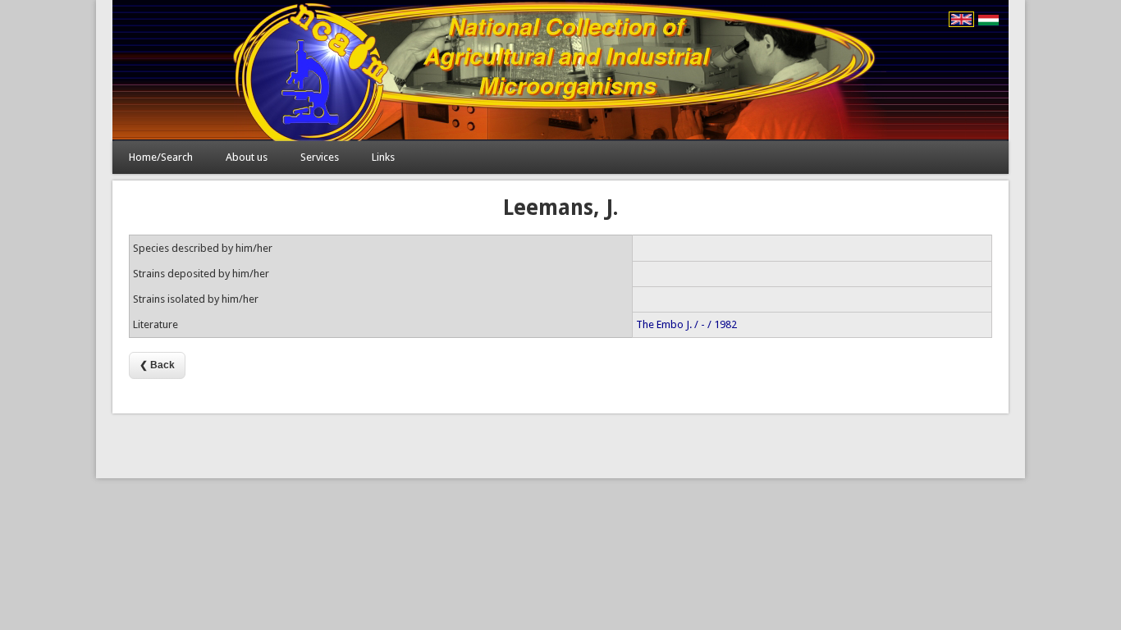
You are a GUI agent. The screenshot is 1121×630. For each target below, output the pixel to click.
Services (319, 157)
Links (383, 157)
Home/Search (161, 157)
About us (247, 157)
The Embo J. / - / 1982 (686, 324)
